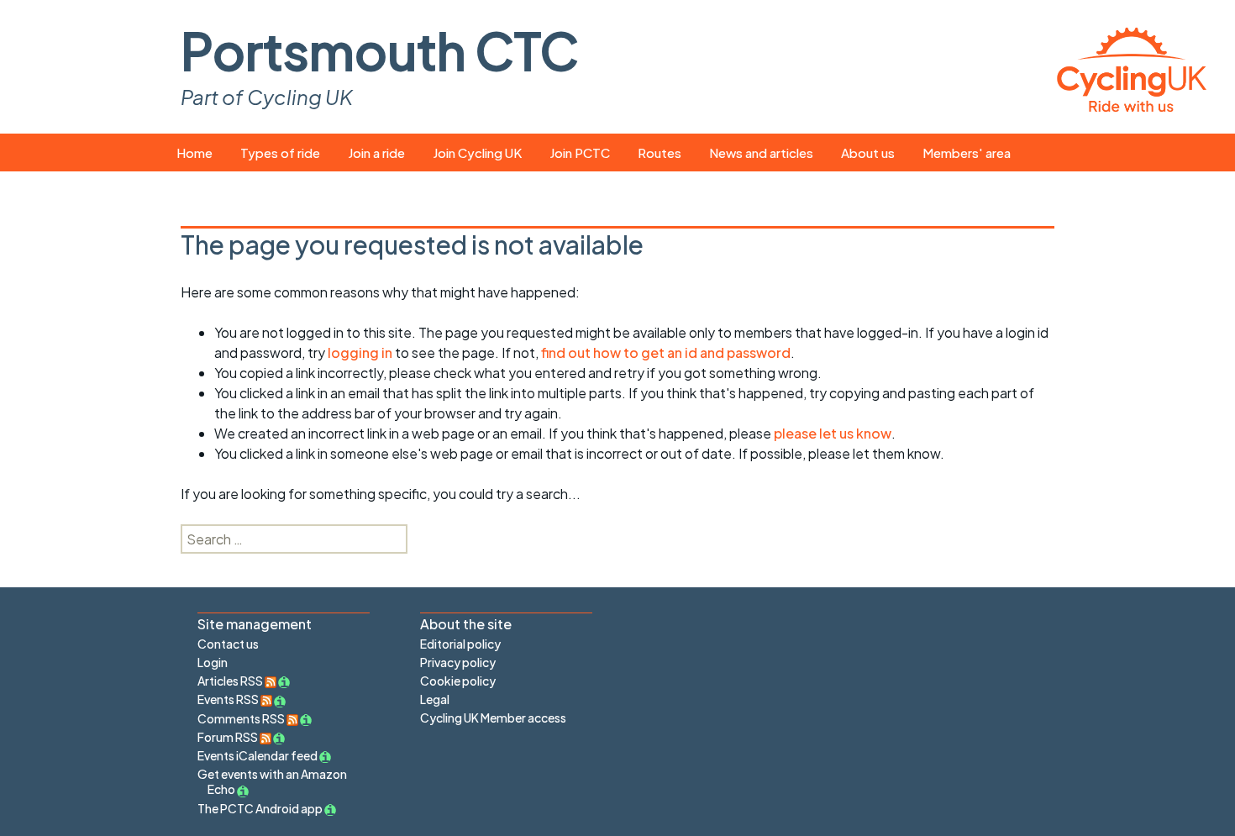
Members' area (966, 152)
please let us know (832, 433)
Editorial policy (460, 643)
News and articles (761, 152)
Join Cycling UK (477, 152)
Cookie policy (458, 680)
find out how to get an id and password (666, 352)
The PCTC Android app (260, 808)
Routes (659, 152)
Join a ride (376, 152)
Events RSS (228, 699)
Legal (434, 699)
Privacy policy (458, 662)
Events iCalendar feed (257, 755)
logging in (360, 352)
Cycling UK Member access (493, 717)
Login (212, 662)
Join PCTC (579, 152)
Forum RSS (228, 736)
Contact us (228, 643)
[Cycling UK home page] (1131, 67)
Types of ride (280, 152)
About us (868, 152)
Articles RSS (231, 680)
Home (194, 152)
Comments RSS (241, 718)
